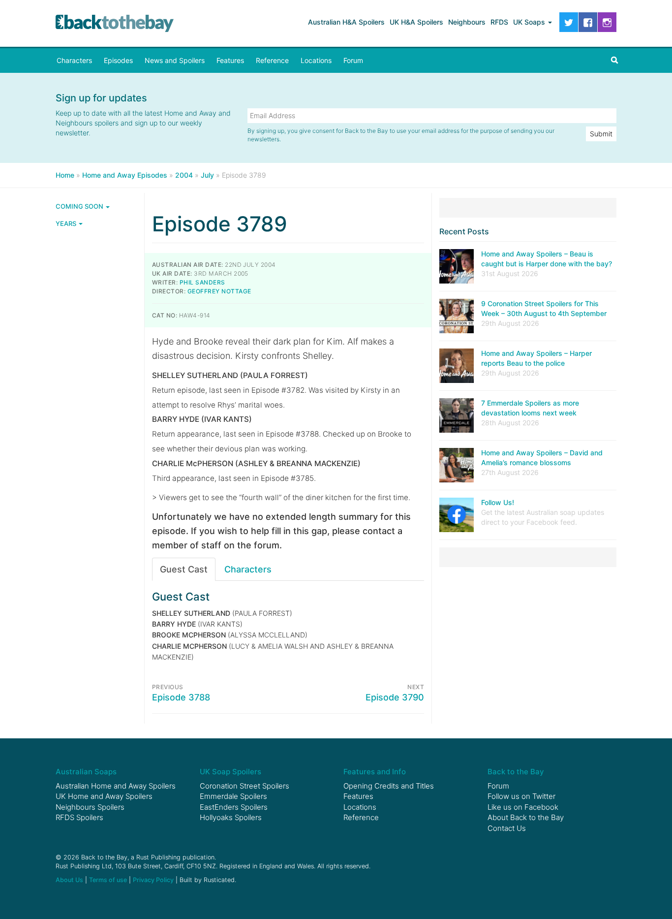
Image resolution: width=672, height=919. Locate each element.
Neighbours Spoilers (90, 807)
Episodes (118, 60)
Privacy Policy (153, 880)
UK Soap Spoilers (230, 771)
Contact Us (507, 828)
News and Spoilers (175, 60)
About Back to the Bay (526, 817)
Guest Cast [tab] (184, 569)
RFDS (499, 22)
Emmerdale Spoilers (233, 796)
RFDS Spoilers (79, 817)
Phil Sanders (202, 282)
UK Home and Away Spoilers (104, 796)
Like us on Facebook (523, 807)
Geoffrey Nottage (219, 291)
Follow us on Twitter (521, 796)
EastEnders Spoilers (234, 807)
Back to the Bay (115, 23)
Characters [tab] (248, 569)
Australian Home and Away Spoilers (116, 786)
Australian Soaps (86, 771)
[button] (614, 60)
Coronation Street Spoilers (244, 786)
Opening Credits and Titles (388, 786)
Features (230, 60)
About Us (69, 880)
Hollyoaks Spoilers (231, 817)
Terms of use (108, 880)
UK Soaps (530, 22)
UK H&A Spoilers (416, 22)
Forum (353, 60)
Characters (74, 60)
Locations (316, 60)
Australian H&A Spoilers (346, 22)
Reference (272, 60)
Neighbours (467, 22)
